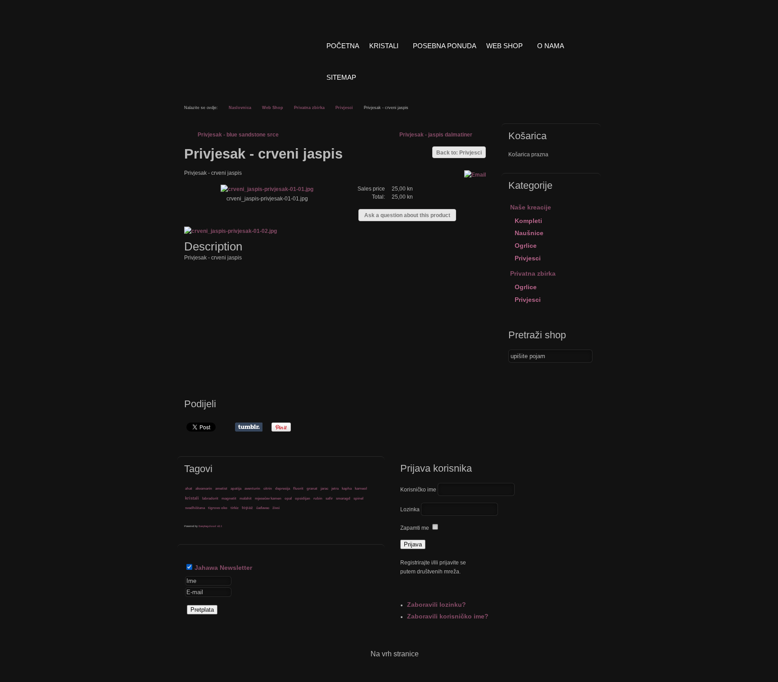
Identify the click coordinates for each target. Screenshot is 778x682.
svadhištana (195, 507)
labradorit (210, 498)
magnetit (229, 498)
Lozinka (410, 509)
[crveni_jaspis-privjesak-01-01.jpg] (267, 189)
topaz (247, 507)
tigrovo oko (217, 507)
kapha (347, 488)
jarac (324, 488)
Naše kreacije (530, 207)
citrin (267, 488)
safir (329, 498)
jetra (335, 488)
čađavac (262, 507)
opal (288, 498)
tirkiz (235, 507)
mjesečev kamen (268, 498)
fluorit (298, 488)
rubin (317, 498)
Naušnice (529, 232)
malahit (246, 498)
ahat (188, 488)
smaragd (343, 498)
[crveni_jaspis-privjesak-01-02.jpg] (232, 231)
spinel (358, 498)
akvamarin (203, 488)
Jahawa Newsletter (223, 567)
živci (276, 507)
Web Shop (272, 107)
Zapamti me (414, 528)
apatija (236, 488)
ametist (221, 488)
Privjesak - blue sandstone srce (238, 135)
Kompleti (528, 220)
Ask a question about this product (407, 215)
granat (312, 488)
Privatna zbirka (309, 107)
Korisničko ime (418, 489)
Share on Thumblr (248, 427)
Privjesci (344, 107)
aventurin (252, 488)
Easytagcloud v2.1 (210, 526)
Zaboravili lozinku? (436, 604)
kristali (192, 498)
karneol (361, 488)
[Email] (475, 175)
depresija (282, 488)
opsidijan (302, 498)
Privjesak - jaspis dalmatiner (435, 135)
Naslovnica (240, 107)
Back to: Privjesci (459, 153)
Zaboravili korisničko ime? (448, 616)
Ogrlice (526, 245)
